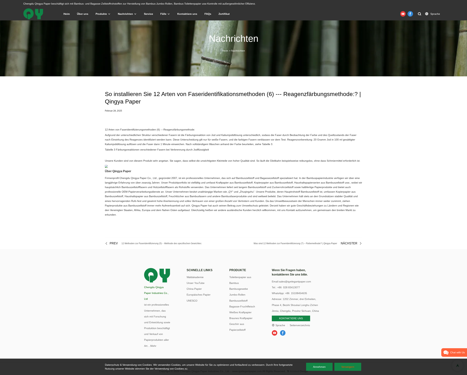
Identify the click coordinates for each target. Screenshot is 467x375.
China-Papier (194, 288)
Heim (66, 13)
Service (148, 13)
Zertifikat (224, 13)
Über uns (82, 13)
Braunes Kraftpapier (240, 318)
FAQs (207, 13)
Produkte (101, 13)
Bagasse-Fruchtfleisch (242, 306)
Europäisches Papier (199, 294)
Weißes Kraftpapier (240, 312)
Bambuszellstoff (238, 300)
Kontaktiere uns (187, 13)
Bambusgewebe (238, 288)
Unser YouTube (195, 283)
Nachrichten (125, 13)
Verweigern (347, 366)
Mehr (153, 345)
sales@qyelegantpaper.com (295, 281)
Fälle (163, 13)
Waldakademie (195, 277)
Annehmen (319, 366)
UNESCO (192, 300)
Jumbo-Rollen (237, 294)
